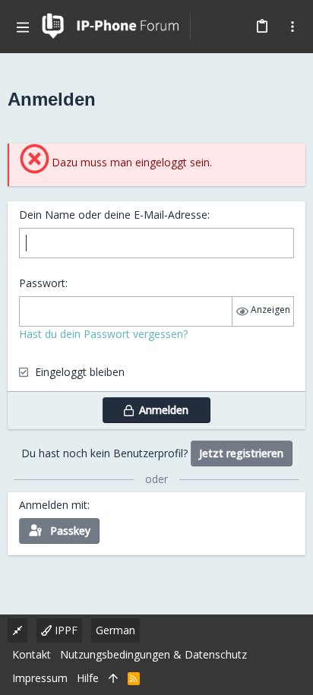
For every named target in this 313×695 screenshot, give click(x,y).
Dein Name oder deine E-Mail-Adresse (113, 214)
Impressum (40, 678)
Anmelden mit (53, 505)
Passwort (42, 283)
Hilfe (88, 678)
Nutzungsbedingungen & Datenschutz (153, 654)
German (115, 630)
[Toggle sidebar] (292, 26)
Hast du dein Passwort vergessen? (103, 334)
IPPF (64, 630)
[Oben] (113, 678)
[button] (23, 26)
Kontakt (31, 654)
